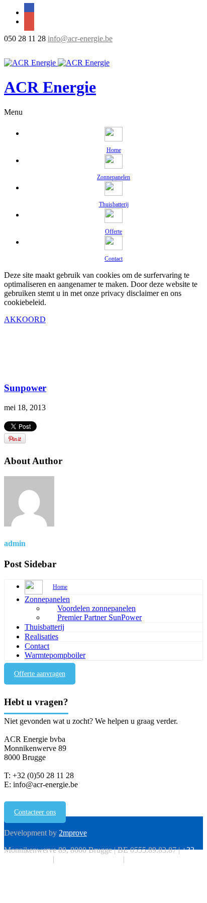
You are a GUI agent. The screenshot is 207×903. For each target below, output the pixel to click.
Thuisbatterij (44, 627)
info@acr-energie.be (80, 38)
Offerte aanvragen (39, 674)
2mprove (73, 833)
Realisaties (41, 636)
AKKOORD (25, 319)
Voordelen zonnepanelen (96, 608)
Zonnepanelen (47, 599)
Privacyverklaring (155, 859)
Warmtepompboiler (55, 655)
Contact (37, 646)
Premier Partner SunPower (99, 617)
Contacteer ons (35, 812)
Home (14, 368)
